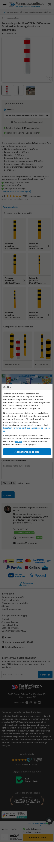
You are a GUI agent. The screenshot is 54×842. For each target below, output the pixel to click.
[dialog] (27, 421)
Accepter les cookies (27, 451)
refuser (18, 441)
